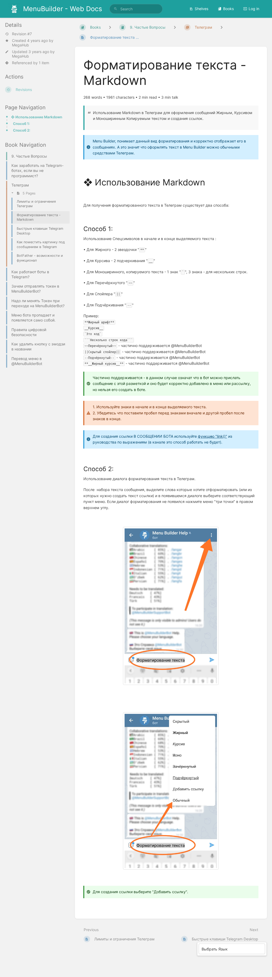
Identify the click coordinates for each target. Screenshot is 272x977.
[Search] (115, 9)
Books (228, 8)
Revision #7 (22, 34)
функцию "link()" (212, 436)
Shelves (201, 8)
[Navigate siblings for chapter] (175, 27)
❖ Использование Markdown (36, 117)
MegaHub (20, 45)
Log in (254, 8)
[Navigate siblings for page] (221, 27)
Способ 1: (21, 123)
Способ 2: (21, 130)
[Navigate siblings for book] (110, 27)
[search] (136, 9)
